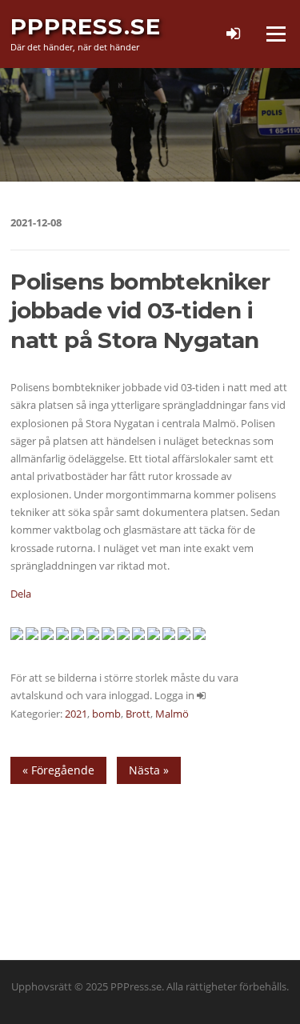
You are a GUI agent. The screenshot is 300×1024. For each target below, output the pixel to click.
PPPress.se (85, 26)
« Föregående (58, 770)
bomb (106, 713)
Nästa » (149, 770)
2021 (76, 713)
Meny (275, 33)
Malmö (172, 713)
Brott (138, 713)
